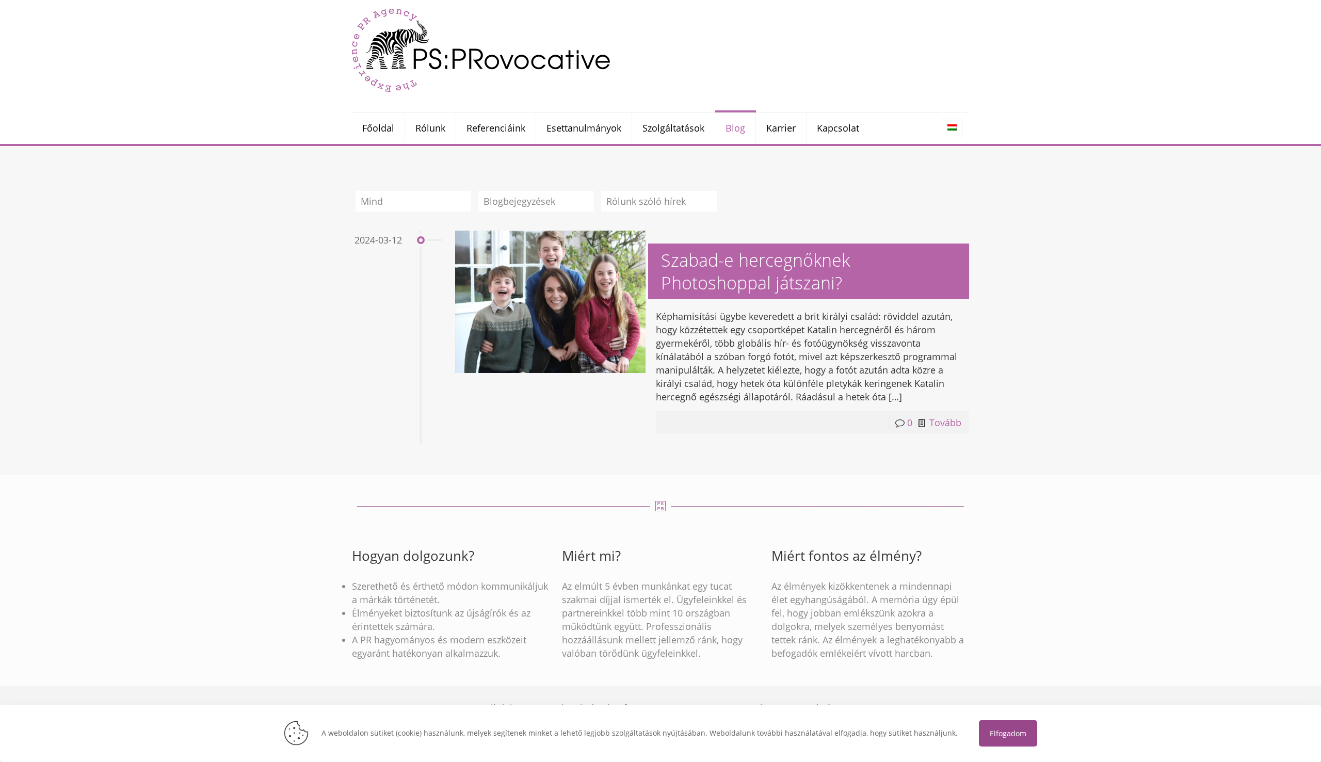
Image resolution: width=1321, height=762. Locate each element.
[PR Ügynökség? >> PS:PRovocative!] (481, 50)
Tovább (945, 422)
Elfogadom (1008, 733)
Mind (372, 201)
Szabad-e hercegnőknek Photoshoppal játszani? (755, 271)
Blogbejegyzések (519, 201)
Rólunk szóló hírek (646, 201)
